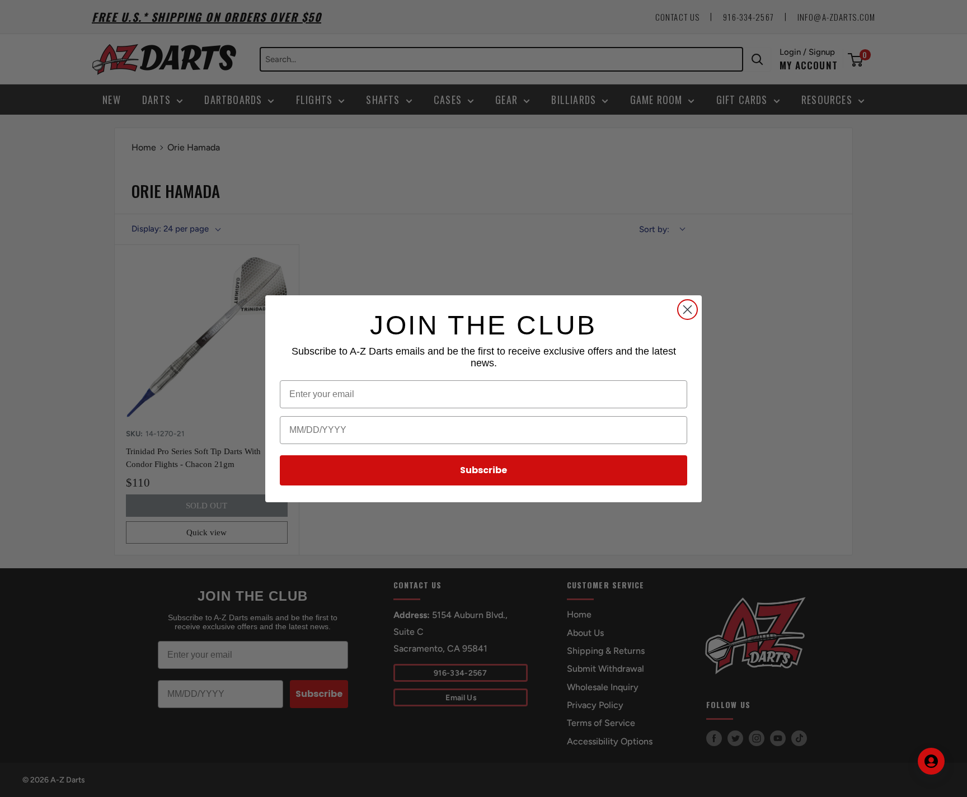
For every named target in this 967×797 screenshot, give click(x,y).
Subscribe (483, 470)
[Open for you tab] (931, 761)
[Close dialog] (687, 309)
